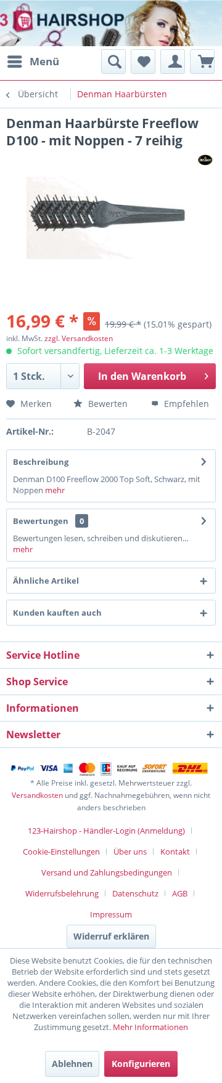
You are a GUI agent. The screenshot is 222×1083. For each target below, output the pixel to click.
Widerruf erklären (111, 936)
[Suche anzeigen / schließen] (113, 61)
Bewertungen (40, 520)
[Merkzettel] (143, 61)
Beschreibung (40, 461)
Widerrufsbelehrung (62, 893)
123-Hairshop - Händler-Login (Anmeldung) (106, 830)
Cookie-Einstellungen (61, 851)
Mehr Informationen (150, 1027)
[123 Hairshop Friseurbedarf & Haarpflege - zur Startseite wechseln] (47, 24)
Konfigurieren (141, 1063)
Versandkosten (37, 795)
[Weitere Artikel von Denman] (205, 160)
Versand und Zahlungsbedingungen (106, 872)
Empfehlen (185, 403)
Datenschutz (135, 893)
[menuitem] (32, 61)
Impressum (111, 914)
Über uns (130, 851)
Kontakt (175, 851)
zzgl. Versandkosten (78, 338)
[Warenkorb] (202, 61)
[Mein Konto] (172, 61)
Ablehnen (72, 1063)
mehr (54, 490)
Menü (44, 61)
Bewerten (107, 403)
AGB (179, 893)
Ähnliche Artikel (46, 580)
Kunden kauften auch (57, 612)
